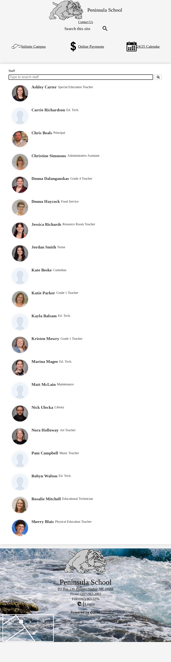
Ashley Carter (44, 87)
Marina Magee (44, 361)
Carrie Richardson (48, 110)
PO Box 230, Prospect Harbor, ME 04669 (85, 589)
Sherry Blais (42, 521)
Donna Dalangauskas (50, 178)
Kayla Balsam (44, 315)
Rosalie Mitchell (46, 498)
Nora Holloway (45, 430)
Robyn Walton (44, 476)
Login (85, 604)
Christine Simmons (48, 155)
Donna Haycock (45, 201)
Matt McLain (43, 384)
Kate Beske (41, 270)
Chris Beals (41, 132)
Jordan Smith (43, 247)
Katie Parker (43, 293)
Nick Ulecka (42, 407)
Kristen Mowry (45, 338)
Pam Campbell (44, 453)
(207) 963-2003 (90, 594)
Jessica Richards (46, 224)
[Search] (158, 77)
